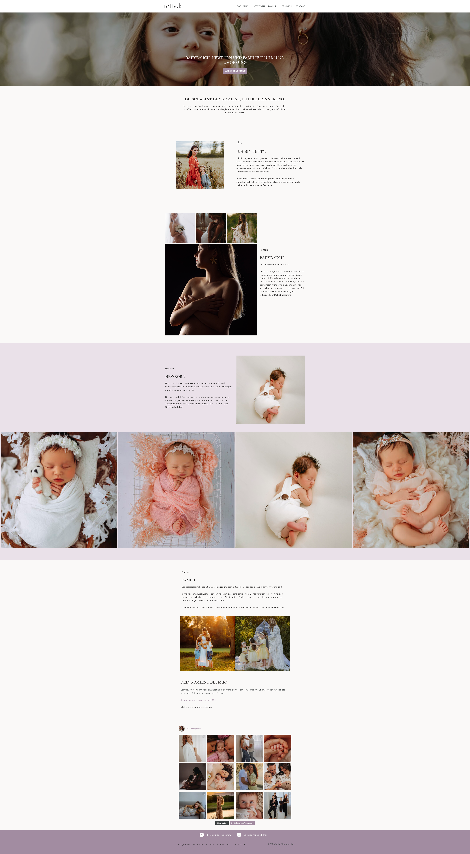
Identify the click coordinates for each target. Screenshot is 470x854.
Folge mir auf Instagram (219, 835)
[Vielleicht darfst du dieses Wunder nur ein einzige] (192, 805)
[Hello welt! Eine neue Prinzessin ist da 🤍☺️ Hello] (220, 776)
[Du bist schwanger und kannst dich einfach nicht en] (249, 748)
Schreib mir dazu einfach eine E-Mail (198, 700)
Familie (210, 844)
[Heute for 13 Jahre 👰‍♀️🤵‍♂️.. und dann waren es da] (249, 776)
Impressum (240, 844)
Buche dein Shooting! (235, 71)
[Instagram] (202, 835)
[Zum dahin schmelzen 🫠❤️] (249, 805)
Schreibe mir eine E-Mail (255, 835)
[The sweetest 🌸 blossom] (220, 748)
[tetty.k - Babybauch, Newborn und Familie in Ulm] (173, 6)
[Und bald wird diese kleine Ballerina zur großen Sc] (192, 776)
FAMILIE (272, 6)
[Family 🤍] (277, 805)
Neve (166, 851)
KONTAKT (300, 6)
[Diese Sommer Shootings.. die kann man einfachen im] (220, 805)
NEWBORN (259, 6)
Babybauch (184, 844)
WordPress (191, 851)
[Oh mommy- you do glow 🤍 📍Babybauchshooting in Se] (192, 748)
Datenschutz (223, 844)
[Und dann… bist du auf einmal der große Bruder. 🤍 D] (277, 776)
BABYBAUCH (243, 6)
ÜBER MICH (286, 6)
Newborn (198, 844)
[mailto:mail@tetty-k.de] (239, 835)
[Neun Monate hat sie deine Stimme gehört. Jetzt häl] (277, 748)
